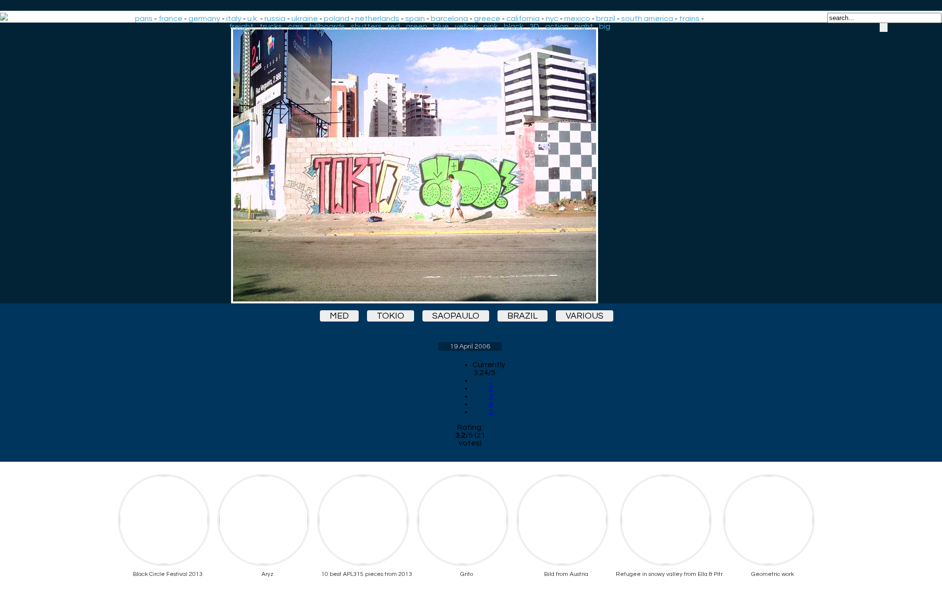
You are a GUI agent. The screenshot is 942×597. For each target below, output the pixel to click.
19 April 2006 (470, 346)
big (604, 26)
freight (241, 26)
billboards (327, 26)
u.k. (253, 19)
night (584, 26)
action (557, 26)
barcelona (449, 19)
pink (490, 26)
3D (534, 26)
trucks (271, 26)
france (170, 19)
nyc (552, 19)
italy (233, 19)
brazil (605, 19)
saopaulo (455, 316)
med (339, 316)
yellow (466, 26)
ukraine (304, 19)
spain (415, 19)
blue (441, 26)
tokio (390, 316)
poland (336, 19)
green (416, 26)
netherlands (377, 19)
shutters (366, 26)
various (584, 316)
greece (487, 19)
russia (275, 19)
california (523, 19)
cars (296, 26)
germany (204, 19)
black (513, 26)
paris (144, 19)
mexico (577, 19)
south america (647, 19)
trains (689, 19)
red (394, 26)
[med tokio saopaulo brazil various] (470, 165)
